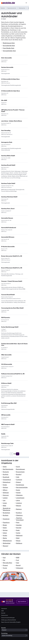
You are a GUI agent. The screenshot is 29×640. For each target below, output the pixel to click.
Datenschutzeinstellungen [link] (8, 617)
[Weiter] (17, 453)
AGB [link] (2, 611)
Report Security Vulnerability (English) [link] (10, 622)
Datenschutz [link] (4, 615)
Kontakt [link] (3, 613)
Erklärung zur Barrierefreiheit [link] (8, 620)
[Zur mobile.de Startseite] (8, 3)
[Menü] (26, 3)
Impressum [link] (4, 608)
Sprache (3, 627)
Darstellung (4, 633)
